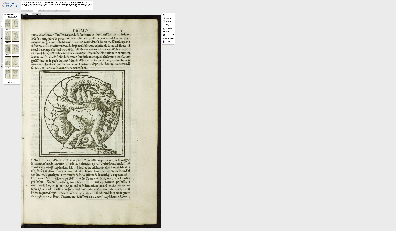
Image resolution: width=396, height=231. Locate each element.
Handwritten (2, 44)
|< (25, 14)
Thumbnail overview (49, 11)
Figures (2, 37)
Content (2, 31)
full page (168, 25)
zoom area (169, 21)
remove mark (170, 35)
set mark (168, 31)
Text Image (29, 11)
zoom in (168, 15)
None (2, 65)
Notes (2, 51)
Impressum (45, 229)
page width (169, 28)
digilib (168, 41)
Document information (62, 11)
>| (39, 14)
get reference (170, 38)
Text (23, 11)
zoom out (168, 18)
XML (40, 11)
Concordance (2, 59)
